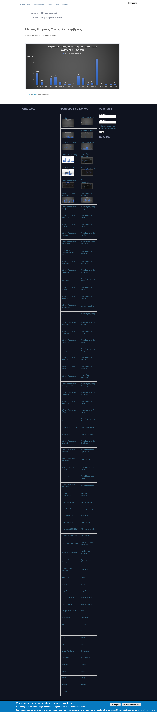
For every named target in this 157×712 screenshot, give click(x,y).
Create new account (108, 126)
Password (103, 120)
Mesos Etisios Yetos (87, 486)
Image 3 (83, 584)
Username (103, 114)
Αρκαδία (83, 644)
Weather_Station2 (68, 604)
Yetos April (65, 477)
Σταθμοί (57, 4)
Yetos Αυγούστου (67, 515)
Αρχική (34, 13)
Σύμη (63, 638)
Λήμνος (64, 644)
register (34, 95)
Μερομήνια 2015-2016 (69, 611)
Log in (28, 95)
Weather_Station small (69, 597)
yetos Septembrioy (87, 509)
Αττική (64, 678)
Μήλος (83, 638)
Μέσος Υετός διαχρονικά (70, 552)
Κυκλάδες (84, 664)
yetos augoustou (67, 522)
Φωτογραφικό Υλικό (39, 4)
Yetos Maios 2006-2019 (70, 529)
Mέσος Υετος (66, 434)
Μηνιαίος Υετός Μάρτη (69, 536)
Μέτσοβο (83, 624)
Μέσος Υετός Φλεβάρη (69, 155)
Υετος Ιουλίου (85, 459)
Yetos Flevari (85, 536)
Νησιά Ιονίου (85, 651)
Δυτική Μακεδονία (68, 651)
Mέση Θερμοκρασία (87, 434)
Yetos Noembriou (86, 502)
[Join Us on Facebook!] (105, 3)
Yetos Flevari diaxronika (70, 543)
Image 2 (64, 591)
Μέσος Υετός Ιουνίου (69, 131)
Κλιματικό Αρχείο (49, 13)
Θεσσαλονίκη (66, 658)
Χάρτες (34, 17)
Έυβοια (64, 684)
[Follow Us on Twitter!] (102, 3)
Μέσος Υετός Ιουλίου (87, 117)
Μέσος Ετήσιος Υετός (88, 168)
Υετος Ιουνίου (85, 522)
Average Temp (67, 315)
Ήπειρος (83, 631)
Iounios (64, 584)
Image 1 (83, 591)
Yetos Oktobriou (67, 509)
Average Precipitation (88, 306)
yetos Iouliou (85, 515)
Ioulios (83, 577)
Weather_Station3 (87, 597)
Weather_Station (86, 604)
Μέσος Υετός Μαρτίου (88, 142)
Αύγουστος (65, 577)
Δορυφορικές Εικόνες (51, 17)
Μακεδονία (84, 617)
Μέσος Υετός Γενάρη (68, 168)
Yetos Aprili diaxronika (88, 529)
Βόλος (64, 671)
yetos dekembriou (68, 502)
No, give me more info (131, 704)
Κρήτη (64, 624)
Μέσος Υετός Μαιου (87, 131)
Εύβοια (64, 631)
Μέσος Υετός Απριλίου (69, 143)
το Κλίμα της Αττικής (26, 4)
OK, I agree (115, 704)
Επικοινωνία (65, 4)
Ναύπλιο (83, 611)
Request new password (109, 128)
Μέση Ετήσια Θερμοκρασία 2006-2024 (68, 253)
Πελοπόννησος (86, 658)
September (84, 570)
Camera (50, 4)
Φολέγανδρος (66, 617)
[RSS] (107, 3)
